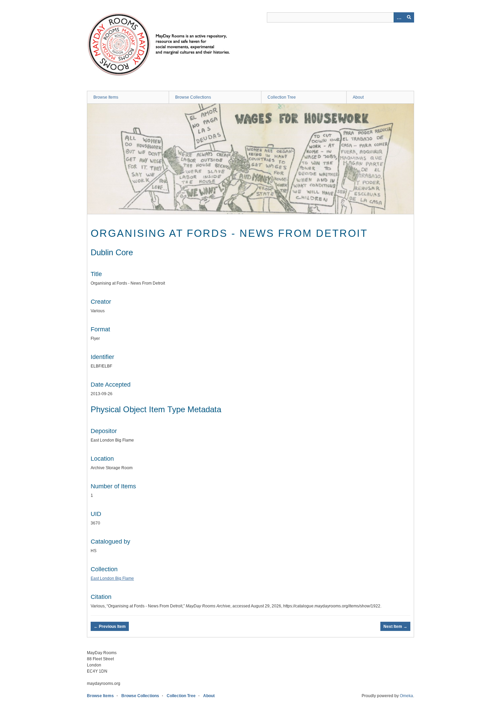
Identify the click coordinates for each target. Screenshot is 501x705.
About (358, 97)
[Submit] (409, 17)
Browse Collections (193, 97)
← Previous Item (110, 626)
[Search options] (399, 17)
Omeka (406, 695)
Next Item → (395, 626)
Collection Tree (282, 97)
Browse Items (105, 97)
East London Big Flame (112, 578)
